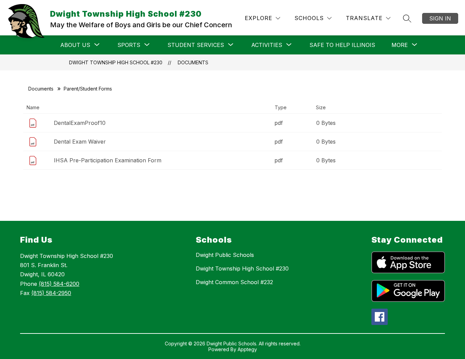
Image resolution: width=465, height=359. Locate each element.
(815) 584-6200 (59, 283)
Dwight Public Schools (225, 254)
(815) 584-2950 (51, 293)
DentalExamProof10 (80, 122)
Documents (193, 62)
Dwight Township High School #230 (115, 62)
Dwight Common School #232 (234, 282)
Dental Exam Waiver (80, 141)
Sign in (440, 18)
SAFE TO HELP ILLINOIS (342, 45)
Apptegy (247, 349)
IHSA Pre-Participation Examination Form (107, 160)
